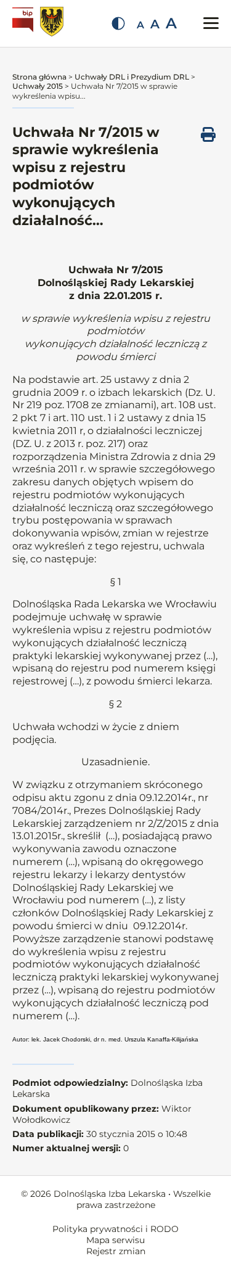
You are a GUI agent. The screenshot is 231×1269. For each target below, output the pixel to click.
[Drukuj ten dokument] (208, 134)
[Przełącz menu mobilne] (211, 23)
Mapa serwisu (115, 1240)
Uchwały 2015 (37, 86)
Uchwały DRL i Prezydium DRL (132, 76)
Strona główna (39, 76)
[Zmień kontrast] (118, 23)
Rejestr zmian (115, 1251)
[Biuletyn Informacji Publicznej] (24, 23)
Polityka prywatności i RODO (115, 1228)
